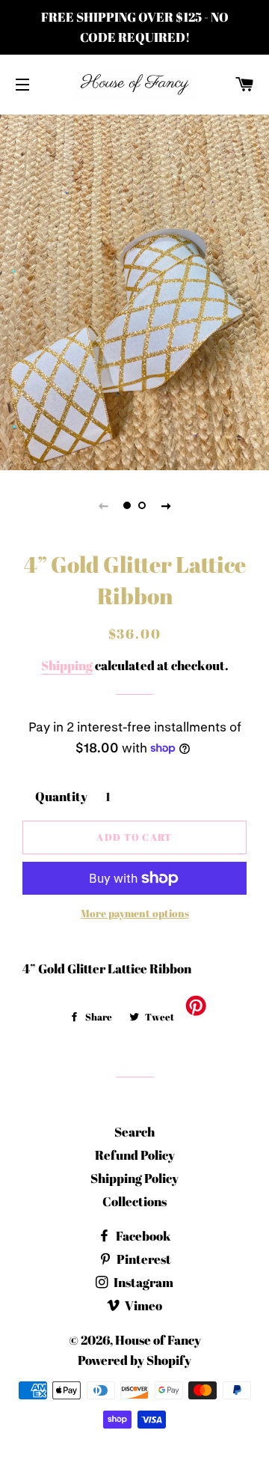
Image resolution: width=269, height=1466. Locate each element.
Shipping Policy (134, 1178)
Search (134, 1131)
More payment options (135, 913)
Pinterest (142, 1259)
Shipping (67, 665)
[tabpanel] (134, 290)
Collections (134, 1201)
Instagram (142, 1282)
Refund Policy (135, 1155)
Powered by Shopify (134, 1360)
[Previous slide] (103, 505)
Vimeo (142, 1305)
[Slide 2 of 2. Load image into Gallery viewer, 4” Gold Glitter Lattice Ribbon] (141, 505)
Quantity (61, 796)
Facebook (142, 1235)
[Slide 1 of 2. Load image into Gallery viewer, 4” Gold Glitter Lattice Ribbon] (127, 505)
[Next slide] (165, 505)
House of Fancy (158, 1339)
